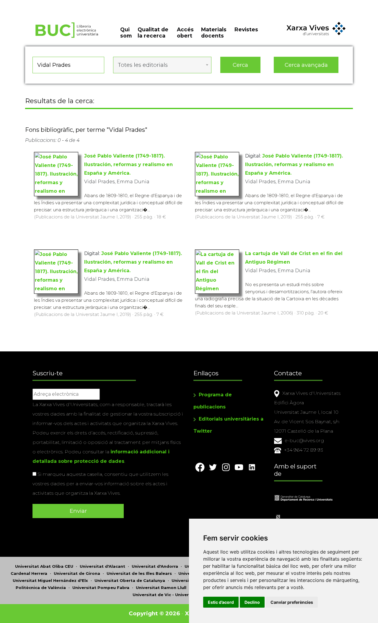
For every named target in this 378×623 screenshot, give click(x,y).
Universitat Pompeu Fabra (100, 587)
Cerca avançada (306, 64)
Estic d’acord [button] (221, 602)
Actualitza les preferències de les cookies (54, 4)
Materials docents (214, 32)
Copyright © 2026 (154, 613)
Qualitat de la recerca (153, 32)
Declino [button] (252, 602)
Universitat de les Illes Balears (139, 573)
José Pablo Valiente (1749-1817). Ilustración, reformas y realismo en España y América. (128, 164)
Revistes (246, 29)
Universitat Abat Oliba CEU (44, 566)
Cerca (240, 64)
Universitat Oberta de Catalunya (129, 580)
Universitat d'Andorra (155, 566)
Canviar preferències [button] (292, 602)
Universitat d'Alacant (102, 566)
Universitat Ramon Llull (161, 587)
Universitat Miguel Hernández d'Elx (50, 580)
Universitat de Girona (77, 573)
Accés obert (185, 32)
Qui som (126, 32)
